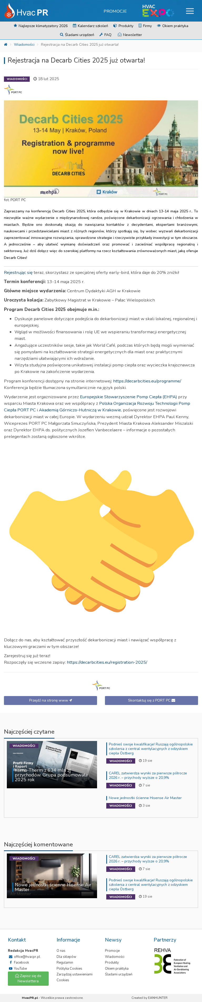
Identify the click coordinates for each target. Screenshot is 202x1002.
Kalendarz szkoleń (92, 25)
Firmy (147, 25)
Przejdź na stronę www (49, 700)
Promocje (115, 11)
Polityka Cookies (69, 968)
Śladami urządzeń (79, 34)
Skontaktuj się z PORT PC (149, 700)
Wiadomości (24, 44)
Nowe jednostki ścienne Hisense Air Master (145, 797)
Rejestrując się (18, 272)
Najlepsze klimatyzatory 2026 (43, 25)
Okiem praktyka (174, 25)
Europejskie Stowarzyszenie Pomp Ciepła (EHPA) (128, 397)
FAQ (107, 34)
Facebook (21, 962)
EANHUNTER (158, 998)
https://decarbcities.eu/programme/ (147, 381)
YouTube (20, 968)
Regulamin (65, 962)
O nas (61, 950)
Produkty (125, 25)
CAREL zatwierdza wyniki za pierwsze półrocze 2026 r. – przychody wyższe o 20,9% (148, 775)
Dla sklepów (66, 956)
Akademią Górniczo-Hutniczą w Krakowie (80, 410)
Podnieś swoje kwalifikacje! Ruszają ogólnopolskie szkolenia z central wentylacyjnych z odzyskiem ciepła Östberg (151, 749)
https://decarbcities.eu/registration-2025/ (107, 662)
